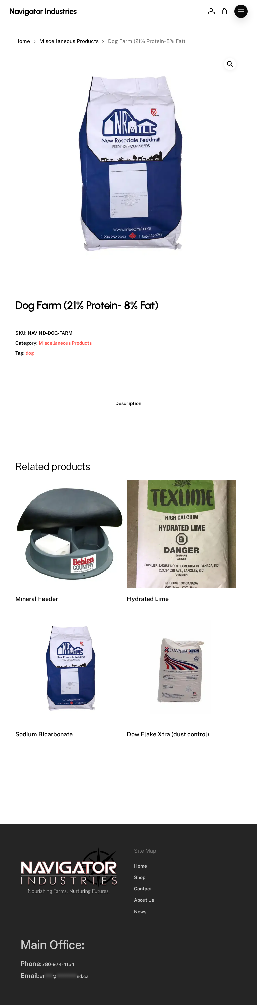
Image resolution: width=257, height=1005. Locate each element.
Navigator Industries (42, 11)
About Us (144, 900)
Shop (139, 877)
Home (22, 41)
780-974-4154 (58, 964)
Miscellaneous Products (69, 41)
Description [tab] (128, 403)
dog (30, 353)
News (140, 911)
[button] (241, 11)
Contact (143, 888)
